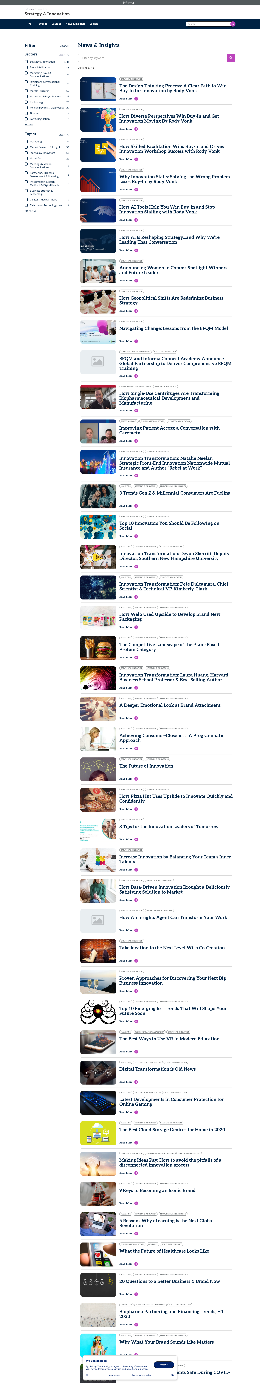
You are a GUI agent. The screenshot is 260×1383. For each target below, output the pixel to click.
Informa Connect (34, 9)
